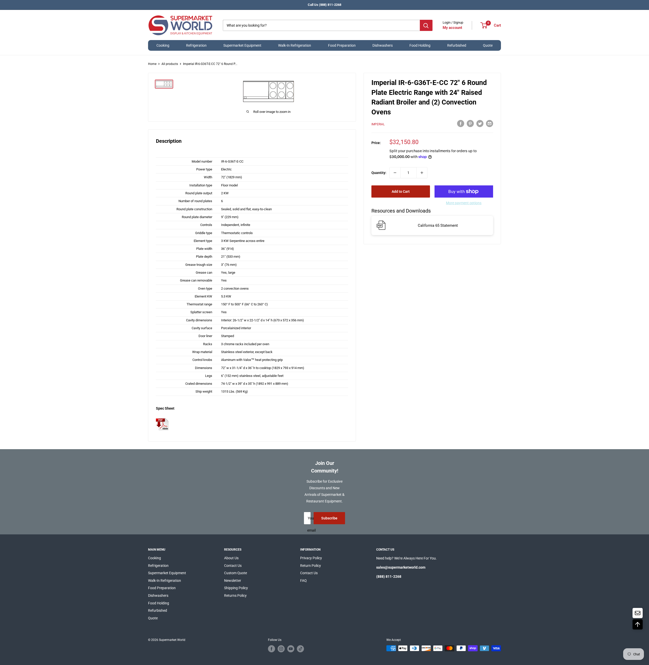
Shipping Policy (236, 588)
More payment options (463, 203)
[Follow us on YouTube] (290, 648)
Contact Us (233, 566)
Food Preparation (342, 45)
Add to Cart (401, 191)
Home (152, 64)
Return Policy (310, 566)
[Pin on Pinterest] (470, 123)
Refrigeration (196, 45)
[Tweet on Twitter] (479, 123)
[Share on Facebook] (460, 123)
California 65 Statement (438, 225)
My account (452, 27)
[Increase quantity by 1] (422, 172)
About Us (231, 558)
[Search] (426, 25)
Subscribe (329, 518)
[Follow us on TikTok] (300, 648)
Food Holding (419, 45)
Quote (488, 45)
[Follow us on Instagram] (281, 648)
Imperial (378, 124)
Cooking (162, 45)
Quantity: (378, 172)
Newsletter (232, 581)
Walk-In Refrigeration (294, 45)
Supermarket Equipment (242, 45)
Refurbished (456, 45)
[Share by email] (489, 123)
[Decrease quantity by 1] (395, 172)
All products (169, 64)
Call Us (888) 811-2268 (324, 5)
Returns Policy (235, 595)
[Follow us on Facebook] (271, 648)
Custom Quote (235, 573)
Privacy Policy (311, 558)
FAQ (303, 581)
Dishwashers (382, 45)
